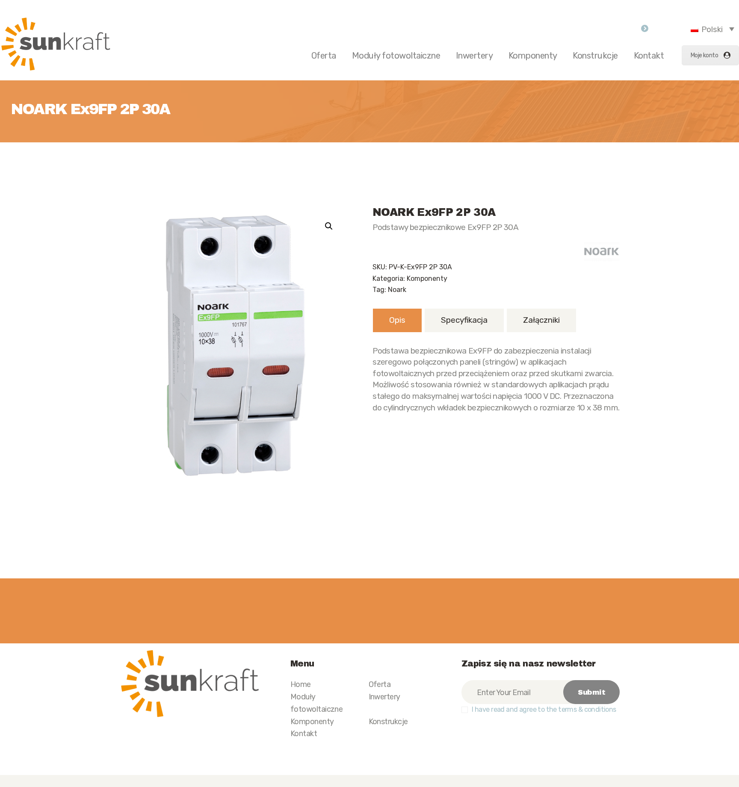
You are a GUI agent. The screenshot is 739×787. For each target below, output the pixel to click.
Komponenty (427, 278)
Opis (397, 320)
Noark (397, 290)
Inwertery (384, 696)
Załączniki (541, 320)
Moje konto (704, 55)
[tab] (397, 320)
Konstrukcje (388, 721)
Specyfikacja (464, 320)
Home (300, 684)
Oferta (380, 684)
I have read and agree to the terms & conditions (544, 709)
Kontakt (303, 733)
